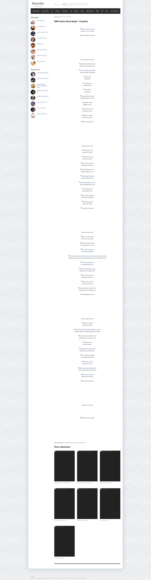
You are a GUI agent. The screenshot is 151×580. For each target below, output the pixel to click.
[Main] (40, 4)
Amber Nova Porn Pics (106, 483)
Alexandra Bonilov (68, 442)
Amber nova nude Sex (60, 520)
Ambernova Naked (82, 520)
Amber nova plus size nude (84, 483)
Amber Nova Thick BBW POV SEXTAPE (62, 483)
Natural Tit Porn (59, 558)
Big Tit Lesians (104, 520)
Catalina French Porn (80, 442)
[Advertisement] (87, 47)
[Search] (86, 4)
